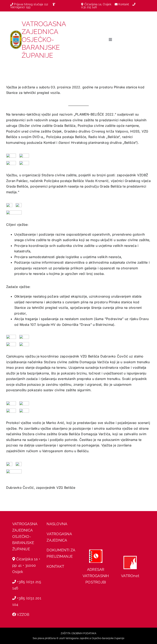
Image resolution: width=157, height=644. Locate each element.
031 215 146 (89, 7)
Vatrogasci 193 (20, 7)
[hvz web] (130, 557)
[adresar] (95, 551)
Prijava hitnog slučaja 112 (30, 4)
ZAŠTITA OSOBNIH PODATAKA (78, 633)
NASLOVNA (57, 524)
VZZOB (23, 614)
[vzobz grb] (16, 32)
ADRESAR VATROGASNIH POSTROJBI (96, 575)
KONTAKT (55, 566)
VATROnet (130, 576)
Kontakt (124, 4)
